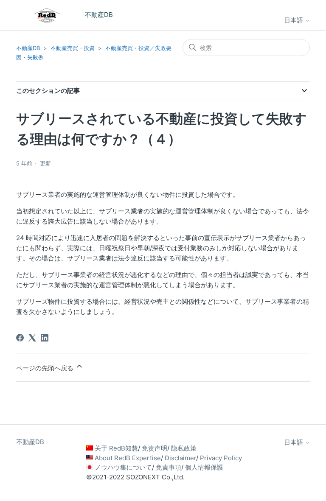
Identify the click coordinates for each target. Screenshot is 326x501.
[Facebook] (20, 337)
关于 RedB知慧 (116, 448)
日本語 (294, 20)
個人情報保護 (204, 467)
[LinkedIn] (44, 337)
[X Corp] (32, 337)
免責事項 (168, 467)
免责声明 (154, 448)
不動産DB (28, 48)
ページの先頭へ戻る (45, 368)
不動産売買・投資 (73, 48)
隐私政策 (184, 448)
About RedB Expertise (128, 458)
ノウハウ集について (123, 467)
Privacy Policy (221, 458)
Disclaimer (180, 458)
